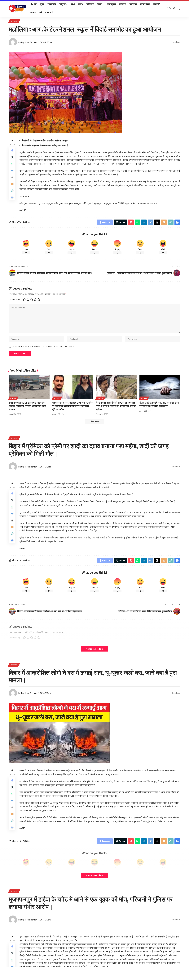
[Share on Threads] (12, 177)
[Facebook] (167, 8)
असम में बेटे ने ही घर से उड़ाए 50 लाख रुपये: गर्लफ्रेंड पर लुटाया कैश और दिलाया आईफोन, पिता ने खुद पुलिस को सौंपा (72, 405)
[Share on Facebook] (12, 150)
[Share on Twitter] (12, 157)
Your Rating (15, 299)
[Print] (12, 197)
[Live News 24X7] (17, 8)
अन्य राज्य (14, 21)
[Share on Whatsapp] (12, 164)
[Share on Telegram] (12, 170)
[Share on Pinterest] (131, 222)
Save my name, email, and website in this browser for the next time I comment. (44, 346)
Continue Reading (94, 649)
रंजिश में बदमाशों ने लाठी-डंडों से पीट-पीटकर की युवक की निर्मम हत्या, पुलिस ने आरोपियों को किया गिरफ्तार (27, 405)
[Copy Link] (12, 190)
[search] (178, 8)
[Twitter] (170, 8)
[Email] (12, 183)
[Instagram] (173, 8)
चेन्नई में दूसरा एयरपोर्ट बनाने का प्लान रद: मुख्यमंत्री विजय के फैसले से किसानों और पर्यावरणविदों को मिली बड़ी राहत (116, 405)
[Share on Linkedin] (144, 222)
